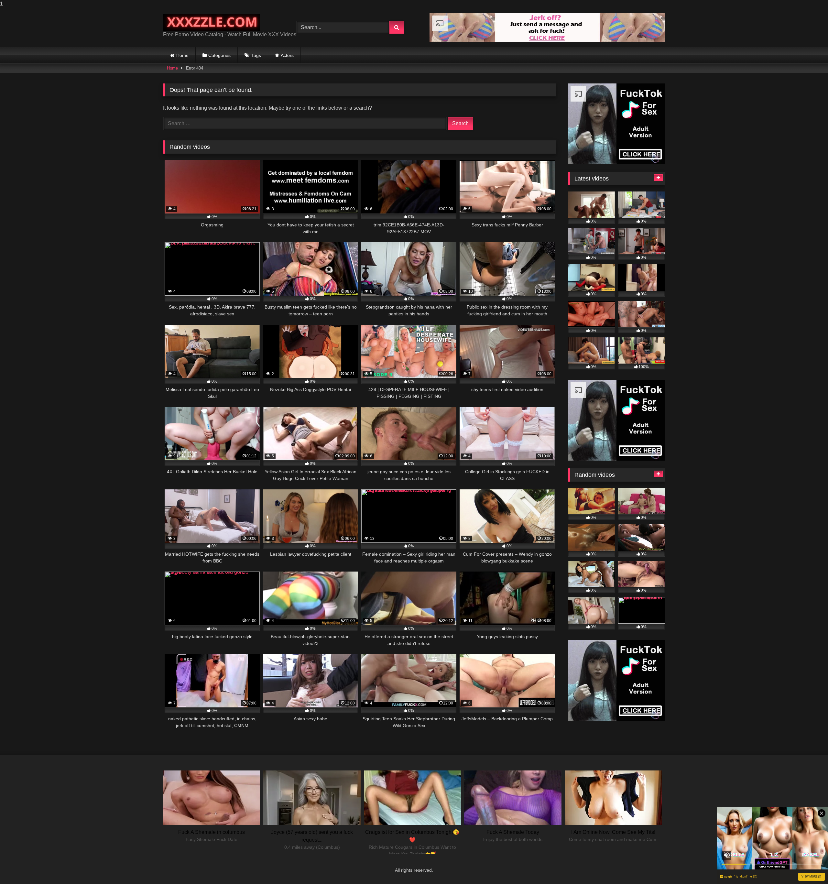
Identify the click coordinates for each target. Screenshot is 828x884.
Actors (287, 55)
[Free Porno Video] (211, 22)
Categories (219, 55)
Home (182, 55)
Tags (256, 55)
